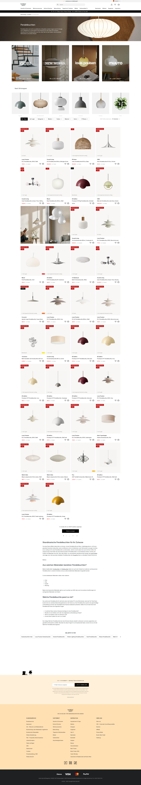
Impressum (29, 724)
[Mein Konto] (111, 4)
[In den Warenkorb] (43, 164)
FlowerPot (75, 555)
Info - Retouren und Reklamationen (34, 726)
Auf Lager (32, 119)
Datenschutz (29, 748)
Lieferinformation (30, 740)
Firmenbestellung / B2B (32, 754)
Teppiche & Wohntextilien (59, 732)
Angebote (110, 8)
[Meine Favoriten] (115, 4)
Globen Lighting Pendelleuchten (75, 636)
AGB (27, 745)
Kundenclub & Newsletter (32, 732)
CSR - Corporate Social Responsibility (105, 724)
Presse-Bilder (99, 732)
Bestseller (72, 737)
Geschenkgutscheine (58, 740)
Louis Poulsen (94, 553)
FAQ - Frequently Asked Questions (34, 737)
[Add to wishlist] (40, 164)
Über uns (98, 721)
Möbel (76, 8)
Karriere (98, 726)
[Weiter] (120, 637)
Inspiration (117, 8)
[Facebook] (65, 762)
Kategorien (40, 119)
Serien (75, 119)
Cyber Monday (74, 754)
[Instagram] (70, 762)
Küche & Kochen (48, 8)
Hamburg (98, 737)
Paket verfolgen (30, 743)
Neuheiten (98, 8)
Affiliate (98, 729)
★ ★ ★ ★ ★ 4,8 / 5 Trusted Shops (71, 1)
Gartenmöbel (56, 737)
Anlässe (72, 740)
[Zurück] (20, 637)
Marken (104, 8)
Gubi (46, 555)
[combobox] (116, 1)
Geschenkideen (74, 745)
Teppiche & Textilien (67, 8)
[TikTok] (75, 762)
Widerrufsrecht (30, 756)
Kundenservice (30, 721)
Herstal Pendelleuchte (59, 636)
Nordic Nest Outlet (100, 735)
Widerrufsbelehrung (31, 735)
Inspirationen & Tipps (75, 721)
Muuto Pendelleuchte (104, 636)
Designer (72, 726)
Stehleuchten (65, 569)
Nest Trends (73, 748)
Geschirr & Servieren (26, 8)
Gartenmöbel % (84, 8)
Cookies (28, 751)
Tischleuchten (56, 569)
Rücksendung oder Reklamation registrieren (37, 729)
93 (73, 535)
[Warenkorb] (118, 4)
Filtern (25, 119)
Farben (58, 119)
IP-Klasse (84, 119)
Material (67, 119)
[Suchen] (57, 4)
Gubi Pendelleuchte (92, 636)
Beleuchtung (57, 8)
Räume (72, 743)
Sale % (72, 732)
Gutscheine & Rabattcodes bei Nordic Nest (80, 756)
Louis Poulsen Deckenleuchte (42, 636)
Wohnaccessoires (37, 8)
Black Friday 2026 (74, 751)
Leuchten (29, 14)
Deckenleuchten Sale (26, 636)
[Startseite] (23, 4)
